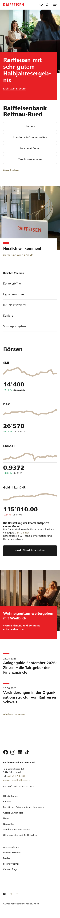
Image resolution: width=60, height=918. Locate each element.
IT (17, 894)
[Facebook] (5, 752)
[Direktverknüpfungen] (41, 5)
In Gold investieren (15, 305)
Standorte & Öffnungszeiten (30, 137)
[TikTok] (27, 752)
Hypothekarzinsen (14, 294)
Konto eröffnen (12, 283)
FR (11, 894)
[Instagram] (12, 752)
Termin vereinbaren (30, 159)
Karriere (8, 315)
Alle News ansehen (14, 714)
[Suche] (47, 5)
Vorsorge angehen (14, 326)
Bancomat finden (30, 148)
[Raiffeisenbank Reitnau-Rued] (13, 5)
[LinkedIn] (20, 752)
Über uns (30, 126)
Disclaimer (23, 532)
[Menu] (55, 5)
